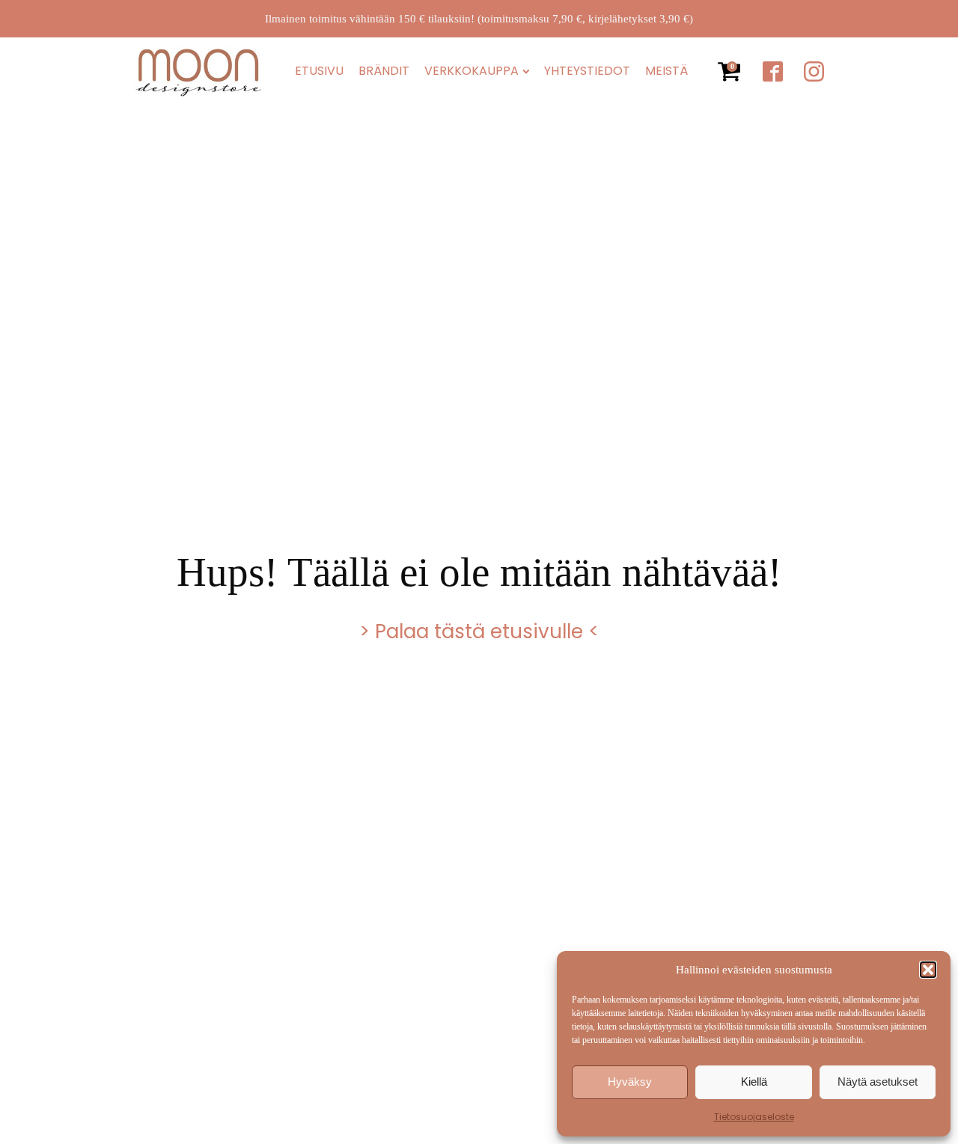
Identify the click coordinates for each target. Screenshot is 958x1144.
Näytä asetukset (878, 1081)
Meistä (666, 71)
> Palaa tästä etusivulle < (479, 631)
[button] (928, 969)
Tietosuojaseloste (754, 1116)
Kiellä (754, 1081)
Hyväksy (630, 1081)
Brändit (384, 71)
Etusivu (319, 71)
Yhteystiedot (587, 71)
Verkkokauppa (471, 71)
